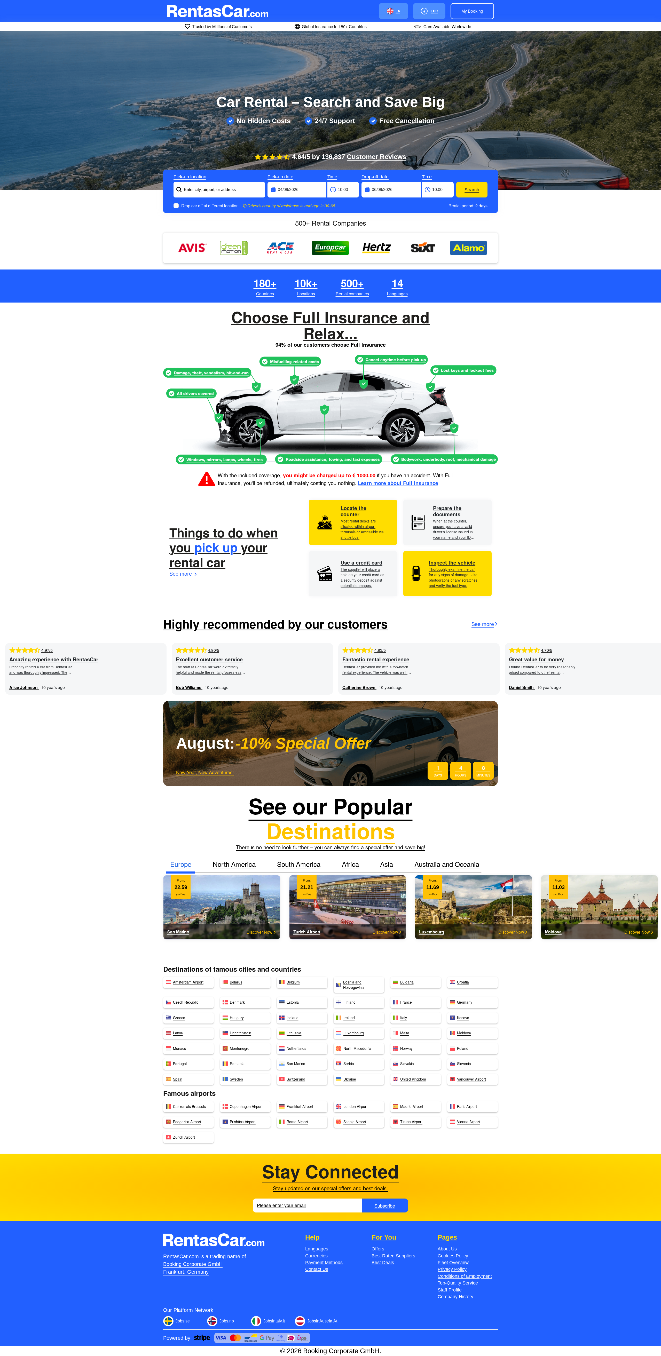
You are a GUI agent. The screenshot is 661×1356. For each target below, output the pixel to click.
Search (472, 189)
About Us (447, 1248)
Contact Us (316, 1269)
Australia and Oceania (446, 864)
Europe (180, 864)
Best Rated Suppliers (393, 1255)
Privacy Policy (452, 1269)
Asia (386, 864)
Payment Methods (324, 1262)
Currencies (316, 1255)
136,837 (363, 157)
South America (298, 864)
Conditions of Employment (465, 1276)
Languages (316, 1248)
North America (234, 864)
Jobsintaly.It (274, 1321)
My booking (472, 11)
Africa (350, 864)
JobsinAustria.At (322, 1321)
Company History (455, 1296)
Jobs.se (183, 1321)
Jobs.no (226, 1321)
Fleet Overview (453, 1262)
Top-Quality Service (458, 1283)
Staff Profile (450, 1289)
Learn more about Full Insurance (398, 483)
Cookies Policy (453, 1255)
